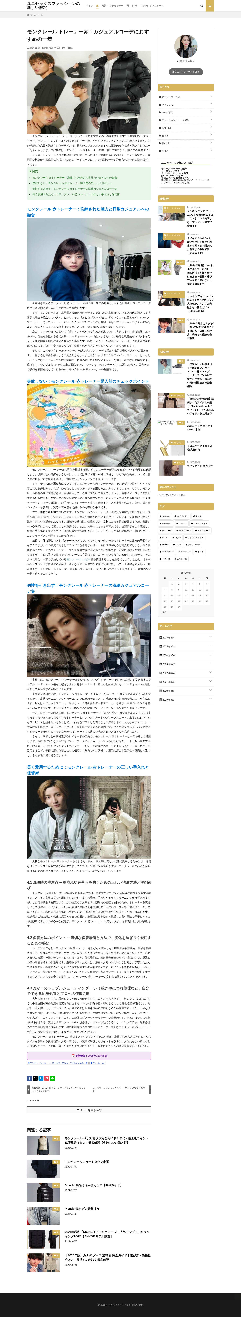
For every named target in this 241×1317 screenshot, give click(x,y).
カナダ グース (204, 531)
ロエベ (165, 538)
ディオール (167, 531)
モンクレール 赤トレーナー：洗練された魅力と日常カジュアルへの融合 (74, 177)
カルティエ (182, 559)
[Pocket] (46, 1078)
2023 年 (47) (168, 664)
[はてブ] (41, 1078)
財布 (134, 6)
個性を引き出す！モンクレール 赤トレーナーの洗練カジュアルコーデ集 (74, 189)
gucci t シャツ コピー (172, 176)
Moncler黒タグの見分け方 (82, 1208)
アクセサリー (116, 6)
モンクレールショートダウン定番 (87, 1162)
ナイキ (198, 516)
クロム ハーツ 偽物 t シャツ (175, 178)
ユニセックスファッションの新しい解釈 (53, 6)
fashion (165, 545)
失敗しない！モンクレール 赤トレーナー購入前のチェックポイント (72, 183)
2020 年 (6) (168, 691)
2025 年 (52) (168, 647)
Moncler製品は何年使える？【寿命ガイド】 (94, 1185)
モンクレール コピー (78, 559)
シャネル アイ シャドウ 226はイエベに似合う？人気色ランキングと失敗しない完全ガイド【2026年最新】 (200, 303)
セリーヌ (166, 559)
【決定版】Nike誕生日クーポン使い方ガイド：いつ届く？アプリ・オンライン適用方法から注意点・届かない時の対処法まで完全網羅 (199, 375)
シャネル (166, 516)
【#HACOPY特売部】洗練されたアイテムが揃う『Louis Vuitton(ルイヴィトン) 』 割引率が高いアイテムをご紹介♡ (200, 406)
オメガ (200, 552)
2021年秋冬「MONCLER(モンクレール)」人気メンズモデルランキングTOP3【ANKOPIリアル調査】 (107, 1234)
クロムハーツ (194, 545)
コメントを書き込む (89, 1110)
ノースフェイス (200, 524)
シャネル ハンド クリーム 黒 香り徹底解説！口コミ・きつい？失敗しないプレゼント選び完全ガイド (200, 218)
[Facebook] (29, 1078)
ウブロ (178, 538)
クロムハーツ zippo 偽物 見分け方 (199, 448)
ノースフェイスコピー (172, 171)
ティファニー (168, 552)
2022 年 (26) (168, 673)
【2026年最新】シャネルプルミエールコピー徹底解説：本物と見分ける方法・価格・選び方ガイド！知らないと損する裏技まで (200, 274)
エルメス (183, 524)
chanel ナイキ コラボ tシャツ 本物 (199, 428)
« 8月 (164, 612)
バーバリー (186, 552)
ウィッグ (167, 105)
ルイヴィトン (183, 516)
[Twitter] (35, 1078)
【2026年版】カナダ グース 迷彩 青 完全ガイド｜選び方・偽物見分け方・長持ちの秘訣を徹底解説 (108, 1257)
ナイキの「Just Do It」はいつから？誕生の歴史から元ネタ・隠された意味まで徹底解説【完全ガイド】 (200, 245)
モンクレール (98, 1063)
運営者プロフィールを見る (186, 72)
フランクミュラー (195, 538)
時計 (104, 6)
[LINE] (52, 1078)
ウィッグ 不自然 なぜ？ (200, 466)
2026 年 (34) (168, 638)
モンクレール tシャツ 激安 (174, 173)
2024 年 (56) (168, 655)
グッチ (178, 545)
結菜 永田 (48, 48)
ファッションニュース (151, 6)
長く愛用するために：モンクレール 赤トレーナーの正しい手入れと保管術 (76, 194)
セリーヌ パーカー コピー (174, 169)
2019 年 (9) (168, 700)
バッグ (89, 6)
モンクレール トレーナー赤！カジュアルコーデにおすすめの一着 (59, 1063)
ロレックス (167, 524)
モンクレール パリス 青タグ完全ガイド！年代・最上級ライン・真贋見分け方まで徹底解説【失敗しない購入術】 (107, 1140)
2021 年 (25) (168, 682)
